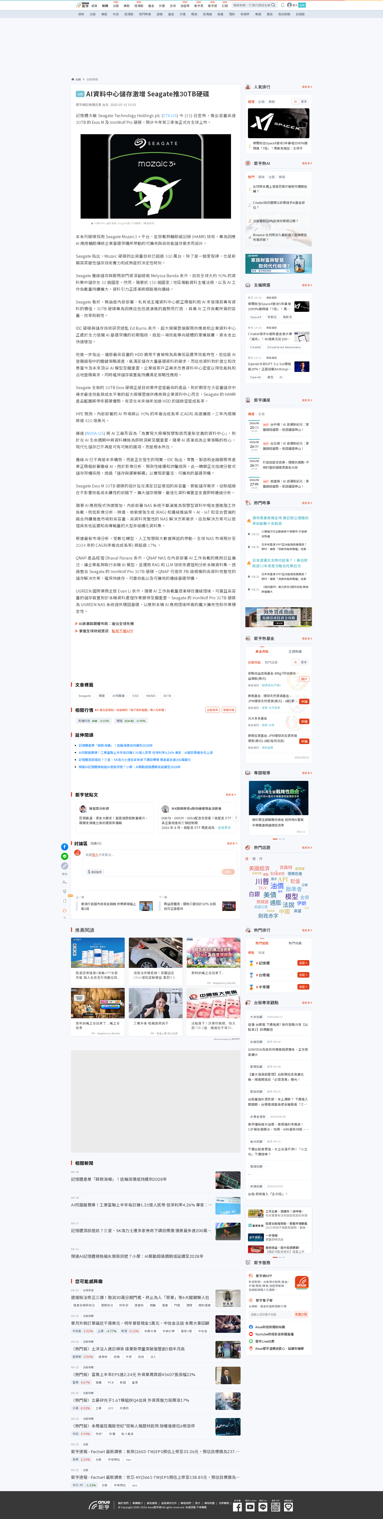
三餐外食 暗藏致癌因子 (151, 1023)
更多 (304, 101)
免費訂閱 (301, 1314)
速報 (160, 14)
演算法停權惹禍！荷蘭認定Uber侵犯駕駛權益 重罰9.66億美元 (155, 975)
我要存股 (228, 710)
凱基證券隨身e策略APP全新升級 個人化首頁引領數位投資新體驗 (97, 975)
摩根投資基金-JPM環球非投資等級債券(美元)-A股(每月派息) (272, 738)
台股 (116, 6)
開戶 (304, 679)
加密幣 (185, 6)
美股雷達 (271, 297)
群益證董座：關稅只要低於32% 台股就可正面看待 (190, 906)
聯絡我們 (186, 1503)
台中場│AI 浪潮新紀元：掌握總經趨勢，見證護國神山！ (286, 427)
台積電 (264, 974)
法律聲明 (224, 1503)
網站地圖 (209, 1503)
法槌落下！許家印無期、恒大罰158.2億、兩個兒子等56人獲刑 (214, 1025)
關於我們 (123, 1503)
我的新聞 (284, 14)
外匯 (162, 6)
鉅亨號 (212, 6)
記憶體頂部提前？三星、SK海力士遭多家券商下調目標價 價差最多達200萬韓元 (135, 759)
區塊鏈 (207, 14)
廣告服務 (152, 1503)
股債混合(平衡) (271, 685)
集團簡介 (137, 1503)
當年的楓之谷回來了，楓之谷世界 (98, 1025)
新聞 (105, 6)
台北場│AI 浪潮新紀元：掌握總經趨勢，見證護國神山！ (286, 446)
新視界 (245, 14)
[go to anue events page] (282, 5)
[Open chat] (64, 911)
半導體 (264, 986)
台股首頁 (212, 710)
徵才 (197, 1503)
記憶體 (264, 962)
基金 (151, 6)
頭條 (81, 14)
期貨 (194, 14)
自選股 (300, 14)
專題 (258, 14)
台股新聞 (92, 79)
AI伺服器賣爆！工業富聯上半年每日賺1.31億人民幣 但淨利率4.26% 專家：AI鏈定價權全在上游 (146, 752)
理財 (232, 14)
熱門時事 (145, 14)
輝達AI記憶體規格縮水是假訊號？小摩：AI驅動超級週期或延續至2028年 (130, 766)
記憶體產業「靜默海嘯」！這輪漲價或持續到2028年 (116, 745)
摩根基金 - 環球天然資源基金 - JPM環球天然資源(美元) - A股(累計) (271, 698)
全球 (173, 6)
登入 (295, 5)
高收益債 (267, 747)
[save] (64, 901)
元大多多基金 (257, 718)
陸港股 (138, 6)
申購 (304, 701)
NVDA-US (95, 433)
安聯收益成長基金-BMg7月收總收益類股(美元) (272, 676)
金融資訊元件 (169, 1503)
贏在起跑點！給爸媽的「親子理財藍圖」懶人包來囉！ (133, 710)
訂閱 (225, 6)
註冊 (302, 5)
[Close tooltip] (98, 910)
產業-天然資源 (271, 708)
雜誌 (270, 14)
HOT (266, 424)
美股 (127, 6)
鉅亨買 (198, 6)
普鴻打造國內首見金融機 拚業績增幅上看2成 (108, 906)
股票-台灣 (268, 725)
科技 (116, 14)
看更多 (230, 794)
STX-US (170, 115)
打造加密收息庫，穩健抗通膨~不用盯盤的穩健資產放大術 (286, 465)
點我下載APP (123, 630)
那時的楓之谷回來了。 (208, 973)
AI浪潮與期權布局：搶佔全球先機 (106, 623)
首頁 (94, 6)
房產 (220, 14)
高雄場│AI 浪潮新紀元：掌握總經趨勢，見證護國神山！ (286, 484)
